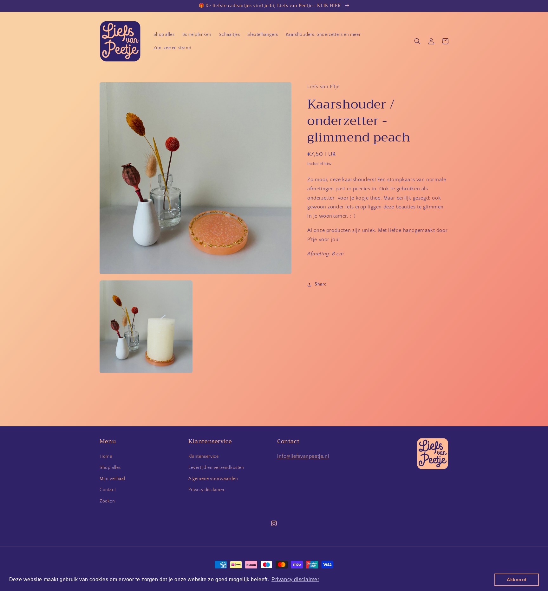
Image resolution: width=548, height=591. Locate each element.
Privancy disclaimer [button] (295, 579)
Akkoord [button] (516, 579)
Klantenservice (203, 456)
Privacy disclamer (206, 489)
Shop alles (110, 467)
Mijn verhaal (112, 478)
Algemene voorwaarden (213, 478)
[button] (417, 41)
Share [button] (321, 284)
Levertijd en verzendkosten (216, 467)
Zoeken (107, 501)
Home (106, 456)
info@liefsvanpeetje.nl (303, 456)
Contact (108, 489)
